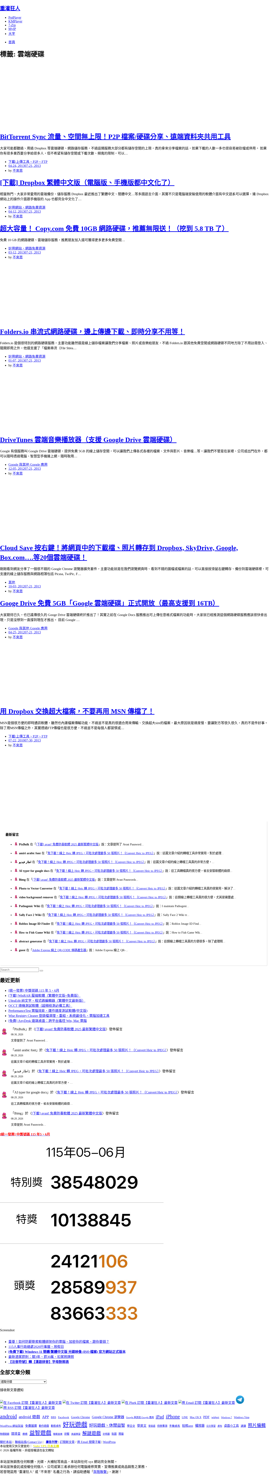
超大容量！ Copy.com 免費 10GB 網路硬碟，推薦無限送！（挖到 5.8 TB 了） (114, 228)
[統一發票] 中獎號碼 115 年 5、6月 (33, 990)
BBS (53, 1417)
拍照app (187, 1425)
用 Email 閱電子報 (89, 1442)
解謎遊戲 (91, 1433)
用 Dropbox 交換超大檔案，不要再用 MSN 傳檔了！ (77, 711)
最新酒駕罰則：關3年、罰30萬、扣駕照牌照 (41, 1357)
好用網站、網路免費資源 (26, 207)
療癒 (25, 1433)
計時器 (106, 1434)
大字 (11, 33)
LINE (185, 1417)
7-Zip (12, 25)
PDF (206, 1417)
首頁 (11, 42)
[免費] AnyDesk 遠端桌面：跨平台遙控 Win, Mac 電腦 (47, 1021)
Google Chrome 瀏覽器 (108, 1417)
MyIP (12, 29)
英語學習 (75, 1434)
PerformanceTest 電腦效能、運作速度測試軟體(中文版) (47, 1010)
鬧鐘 (121, 1433)
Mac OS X (195, 1417)
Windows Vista (241, 1417)
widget (215, 1417)
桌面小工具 (231, 1425)
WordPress (109, 1442)
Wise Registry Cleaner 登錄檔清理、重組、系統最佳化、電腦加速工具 (58, 1016)
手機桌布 (174, 1425)
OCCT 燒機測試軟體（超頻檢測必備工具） (40, 1005)
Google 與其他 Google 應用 (27, 464)
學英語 (151, 1426)
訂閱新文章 (67, 1442)
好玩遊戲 (75, 1424)
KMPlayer (15, 21)
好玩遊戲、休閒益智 (107, 1425)
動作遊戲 (44, 1425)
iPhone (173, 1416)
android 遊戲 (29, 1417)
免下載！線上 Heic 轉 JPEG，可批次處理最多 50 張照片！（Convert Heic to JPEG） (100, 853)
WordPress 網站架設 (11, 1425)
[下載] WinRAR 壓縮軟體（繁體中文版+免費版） (44, 995)
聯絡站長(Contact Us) (28, 1442)
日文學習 (211, 1426)
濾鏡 (243, 1425)
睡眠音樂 (57, 1434)
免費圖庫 (31, 1425)
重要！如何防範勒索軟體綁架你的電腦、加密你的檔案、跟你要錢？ (58, 1341)
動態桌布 (56, 1425)
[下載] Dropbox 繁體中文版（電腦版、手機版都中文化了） (87, 182)
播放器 (199, 1425)
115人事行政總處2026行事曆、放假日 (36, 1346)
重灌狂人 (10, 8)
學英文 (141, 1425)
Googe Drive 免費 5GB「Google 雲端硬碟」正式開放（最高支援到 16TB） (109, 603)
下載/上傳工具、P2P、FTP (27, 161)
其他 (11, 582)
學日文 (131, 1425)
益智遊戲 (40, 1433)
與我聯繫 (100, 1472)
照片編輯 (257, 1425)
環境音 (16, 1433)
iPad (160, 1416)
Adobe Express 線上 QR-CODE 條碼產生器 (59, 950)
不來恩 (18, 170)
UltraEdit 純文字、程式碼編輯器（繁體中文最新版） (46, 1000)
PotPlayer (14, 17)
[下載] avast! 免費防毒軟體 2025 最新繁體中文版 (67, 844)
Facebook (63, 1417)
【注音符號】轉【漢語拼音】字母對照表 (38, 1362)
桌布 (220, 1426)
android (8, 1416)
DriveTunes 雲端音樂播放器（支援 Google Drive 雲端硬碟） (88, 439)
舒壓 (66, 1433)
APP (45, 1417)
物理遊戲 (4, 1434)
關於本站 (6, 1442)
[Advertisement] (75, 94)
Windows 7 (226, 1417)
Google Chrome (80, 1417)
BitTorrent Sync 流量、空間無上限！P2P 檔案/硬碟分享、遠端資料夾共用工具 (115, 136)
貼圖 (114, 1433)
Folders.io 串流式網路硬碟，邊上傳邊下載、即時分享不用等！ (92, 331)
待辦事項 (162, 1425)
